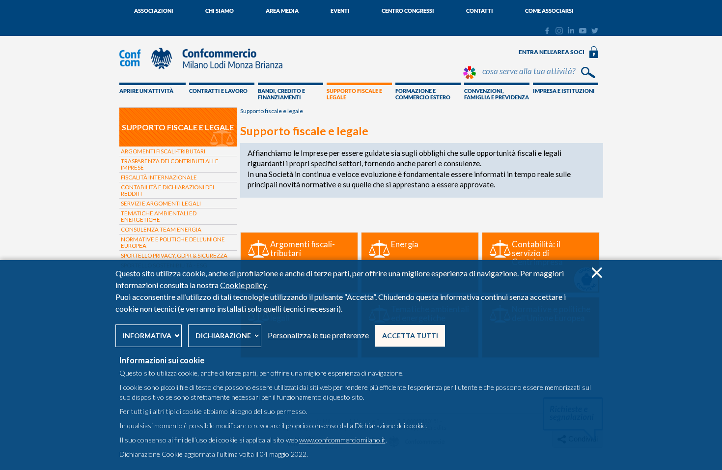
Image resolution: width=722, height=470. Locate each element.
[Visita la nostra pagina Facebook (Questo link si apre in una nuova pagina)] (547, 32)
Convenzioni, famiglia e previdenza (496, 94)
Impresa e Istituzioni (564, 91)
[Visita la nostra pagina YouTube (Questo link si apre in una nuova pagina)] (582, 31)
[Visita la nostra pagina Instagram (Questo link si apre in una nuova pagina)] (559, 32)
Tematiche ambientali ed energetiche (158, 216)
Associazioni (153, 10)
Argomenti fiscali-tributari (163, 151)
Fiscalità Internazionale (159, 177)
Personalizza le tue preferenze (318, 335)
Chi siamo (219, 10)
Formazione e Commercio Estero (422, 94)
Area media (282, 10)
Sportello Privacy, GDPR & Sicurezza (174, 255)
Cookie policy (243, 285)
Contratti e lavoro (218, 91)
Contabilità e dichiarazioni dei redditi (167, 190)
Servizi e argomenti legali (161, 203)
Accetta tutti (410, 335)
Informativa (147, 335)
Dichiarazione (223, 335)
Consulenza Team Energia (161, 229)
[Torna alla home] (205, 74)
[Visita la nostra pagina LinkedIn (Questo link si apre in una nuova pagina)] (571, 31)
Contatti (479, 10)
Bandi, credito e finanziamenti (281, 94)
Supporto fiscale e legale (354, 94)
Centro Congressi (408, 10)
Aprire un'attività (146, 91)
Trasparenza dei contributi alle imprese (170, 164)
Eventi (340, 10)
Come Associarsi (549, 10)
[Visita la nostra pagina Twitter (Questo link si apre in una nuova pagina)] (594, 31)
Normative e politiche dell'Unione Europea (173, 242)
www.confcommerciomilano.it (342, 440)
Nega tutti (596, 272)
